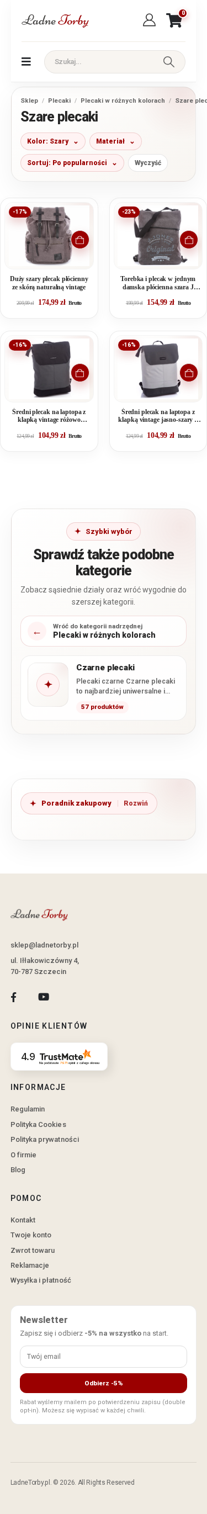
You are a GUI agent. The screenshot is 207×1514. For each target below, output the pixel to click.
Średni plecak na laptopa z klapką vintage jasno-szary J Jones (158, 417)
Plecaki (59, 100)
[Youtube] (43, 997)
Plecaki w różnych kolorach (123, 100)
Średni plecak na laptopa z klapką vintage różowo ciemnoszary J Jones (49, 417)
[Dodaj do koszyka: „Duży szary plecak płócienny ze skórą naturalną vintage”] (80, 239)
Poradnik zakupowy (76, 803)
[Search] (168, 62)
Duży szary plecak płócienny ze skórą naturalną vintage (49, 283)
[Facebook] (13, 997)
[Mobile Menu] (26, 61)
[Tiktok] (73, 997)
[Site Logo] (55, 20)
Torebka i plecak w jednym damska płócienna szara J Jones (157, 284)
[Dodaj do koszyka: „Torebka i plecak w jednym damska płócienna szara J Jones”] (188, 239)
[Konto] (151, 20)
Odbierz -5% (103, 1383)
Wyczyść (148, 163)
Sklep (29, 100)
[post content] (49, 236)
